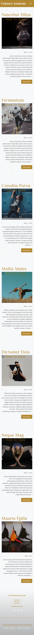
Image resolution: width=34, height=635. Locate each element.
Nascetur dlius (16, 14)
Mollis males (14, 268)
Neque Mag (13, 435)
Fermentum (13, 100)
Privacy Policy (9, 628)
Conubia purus (16, 185)
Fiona (29, 50)
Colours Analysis (13, 3)
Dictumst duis (16, 351)
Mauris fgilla (14, 518)
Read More (27, 82)
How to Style (15, 19)
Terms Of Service (23, 628)
